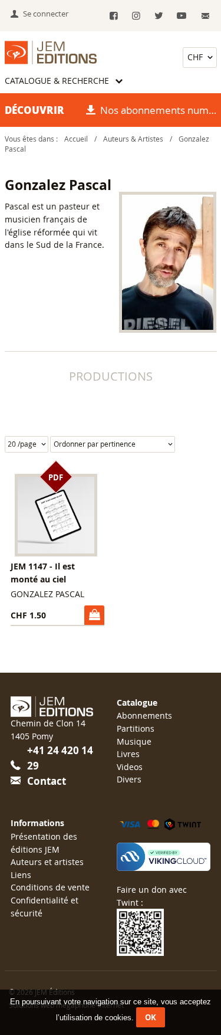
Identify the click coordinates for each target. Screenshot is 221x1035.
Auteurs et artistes (47, 861)
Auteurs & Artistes (133, 139)
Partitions (135, 728)
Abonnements (144, 715)
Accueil (76, 139)
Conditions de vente (50, 887)
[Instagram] (136, 16)
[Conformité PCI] (163, 856)
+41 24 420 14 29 (60, 758)
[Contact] (205, 16)
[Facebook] (113, 16)
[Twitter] (159, 16)
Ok (150, 1017)
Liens (21, 874)
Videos (130, 766)
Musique (134, 741)
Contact (46, 781)
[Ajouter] (94, 614)
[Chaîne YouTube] (181, 16)
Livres (128, 753)
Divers (129, 779)
